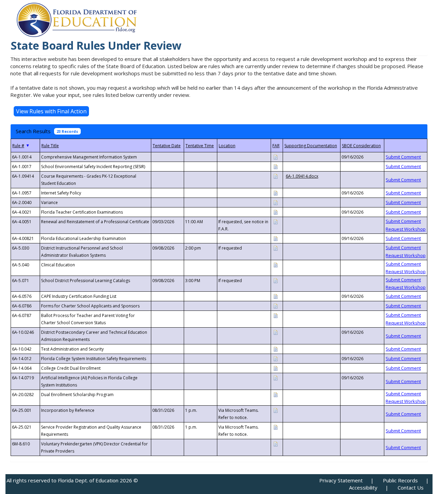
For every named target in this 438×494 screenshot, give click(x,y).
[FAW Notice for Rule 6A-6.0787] (275, 315)
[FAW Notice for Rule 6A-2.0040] (275, 202)
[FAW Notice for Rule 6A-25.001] (275, 410)
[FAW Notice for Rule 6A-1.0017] (275, 166)
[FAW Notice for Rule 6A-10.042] (275, 349)
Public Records (400, 480)
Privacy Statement (341, 480)
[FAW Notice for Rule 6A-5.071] (275, 280)
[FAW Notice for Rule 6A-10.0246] (275, 332)
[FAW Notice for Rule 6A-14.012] (275, 358)
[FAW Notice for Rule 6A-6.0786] (275, 305)
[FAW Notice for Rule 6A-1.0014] (275, 157)
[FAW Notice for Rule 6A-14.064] (275, 368)
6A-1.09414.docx (302, 176)
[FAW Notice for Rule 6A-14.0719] (275, 377)
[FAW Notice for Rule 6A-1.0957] (275, 192)
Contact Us (411, 487)
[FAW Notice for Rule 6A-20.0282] (275, 394)
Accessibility (363, 487)
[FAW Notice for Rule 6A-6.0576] (275, 296)
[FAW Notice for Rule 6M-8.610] (275, 443)
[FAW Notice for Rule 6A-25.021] (275, 427)
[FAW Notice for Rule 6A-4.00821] (275, 238)
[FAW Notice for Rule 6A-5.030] (275, 248)
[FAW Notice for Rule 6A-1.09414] (275, 176)
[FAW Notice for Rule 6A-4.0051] (275, 221)
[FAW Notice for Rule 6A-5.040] (275, 264)
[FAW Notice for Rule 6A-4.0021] (275, 212)
